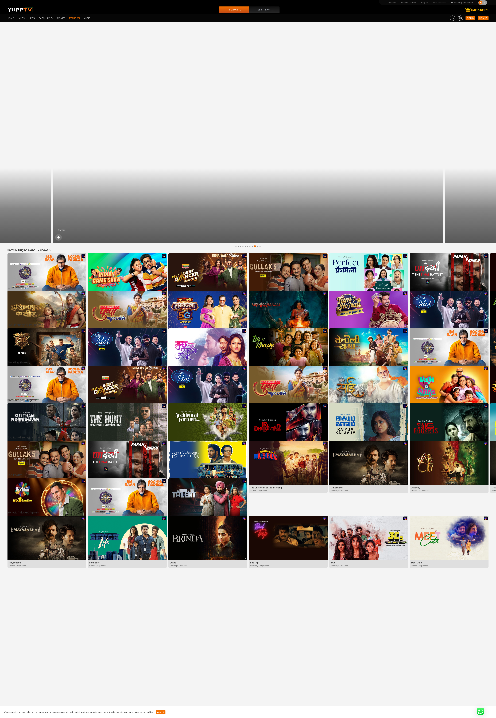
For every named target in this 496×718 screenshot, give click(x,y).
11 (260, 246)
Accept (160, 712)
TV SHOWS (74, 18)
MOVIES (61, 18)
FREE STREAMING (264, 9)
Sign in (470, 18)
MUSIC (87, 18)
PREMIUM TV (234, 9)
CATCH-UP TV (46, 18)
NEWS (32, 18)
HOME (10, 18)
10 (257, 246)
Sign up (483, 18)
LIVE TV (21, 18)
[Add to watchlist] (451, 237)
